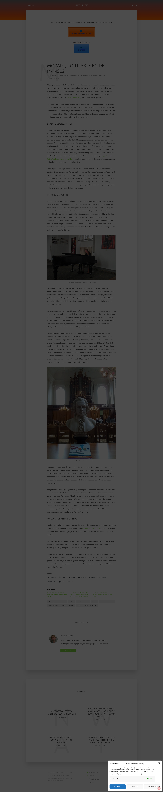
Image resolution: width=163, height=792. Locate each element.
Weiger (134, 786)
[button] (159, 763)
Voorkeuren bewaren (152, 786)
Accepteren (117, 786)
